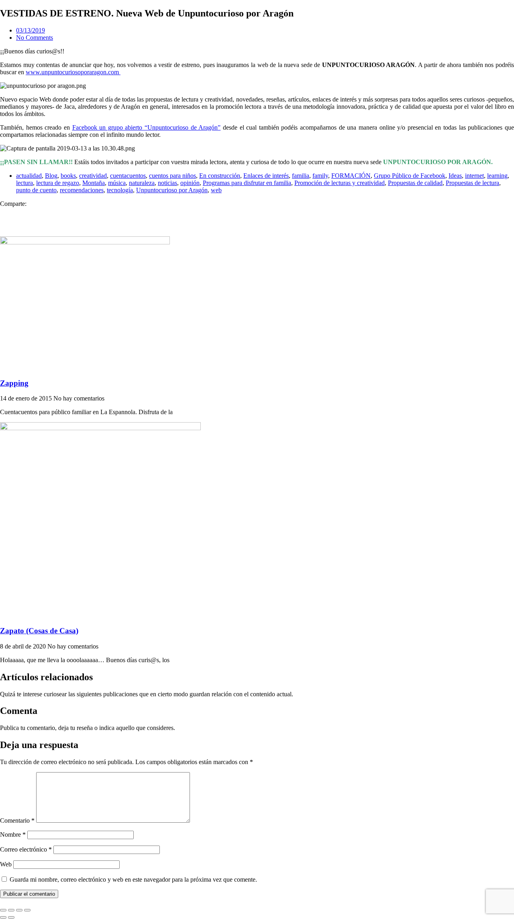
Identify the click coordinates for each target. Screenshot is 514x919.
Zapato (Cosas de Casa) (39, 630)
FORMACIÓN (351, 175)
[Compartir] (19, 910)
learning (497, 175)
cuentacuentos (128, 175)
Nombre (13, 834)
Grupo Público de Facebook (409, 175)
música (117, 182)
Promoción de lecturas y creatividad (339, 182)
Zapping (14, 383)
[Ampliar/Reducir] (3, 910)
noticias (167, 182)
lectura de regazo (57, 182)
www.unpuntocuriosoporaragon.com (73, 72)
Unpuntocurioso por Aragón (172, 190)
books (68, 175)
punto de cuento (36, 190)
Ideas (455, 175)
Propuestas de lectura (472, 182)
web (216, 190)
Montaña (93, 182)
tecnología (120, 190)
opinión (190, 182)
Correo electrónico (26, 849)
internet (474, 175)
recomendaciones (82, 190)
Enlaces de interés (266, 175)
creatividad (93, 175)
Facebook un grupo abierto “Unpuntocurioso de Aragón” (146, 127)
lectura (24, 182)
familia (300, 175)
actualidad (29, 175)
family (320, 175)
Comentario (17, 820)
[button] (257, 211)
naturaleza (142, 182)
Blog (51, 175)
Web (6, 864)
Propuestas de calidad (415, 182)
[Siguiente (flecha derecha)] (11, 917)
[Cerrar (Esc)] (27, 910)
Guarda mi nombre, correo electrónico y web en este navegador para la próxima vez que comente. (133, 879)
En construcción (219, 175)
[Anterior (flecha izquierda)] (3, 917)
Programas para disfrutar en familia (247, 182)
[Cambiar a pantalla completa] (11, 910)
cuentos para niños (172, 175)
